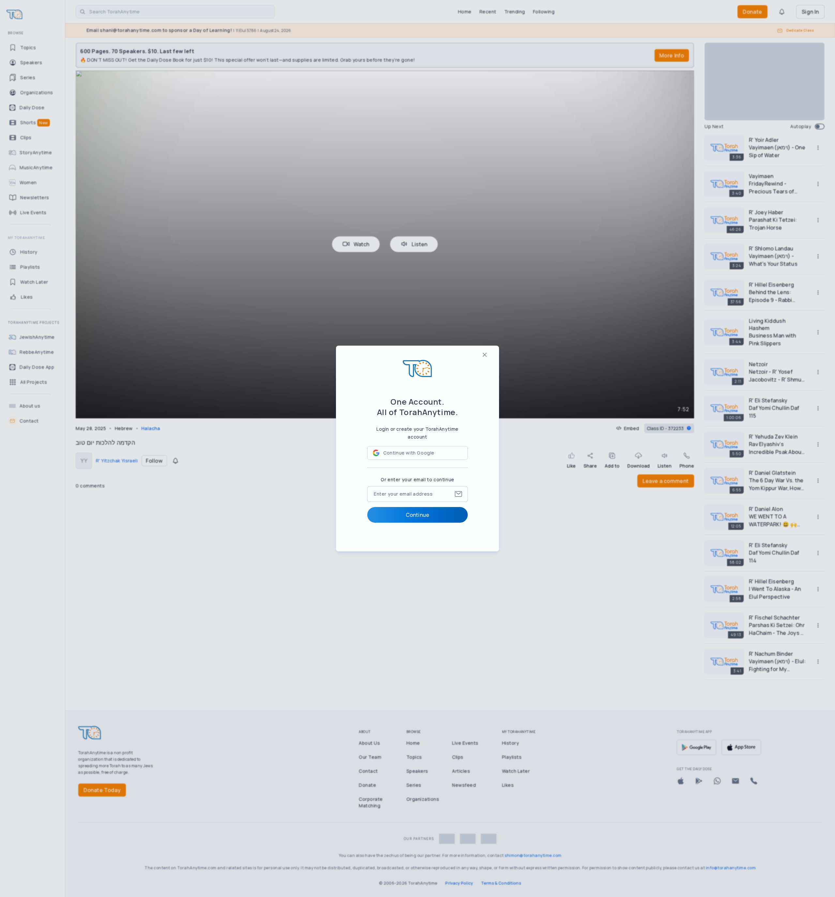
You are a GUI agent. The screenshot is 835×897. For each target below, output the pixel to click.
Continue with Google (408, 453)
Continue (417, 514)
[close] (484, 354)
